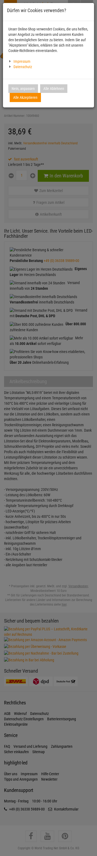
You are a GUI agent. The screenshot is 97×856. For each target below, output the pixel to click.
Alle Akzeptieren (25, 97)
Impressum (21, 61)
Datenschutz (22, 67)
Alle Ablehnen (53, 88)
